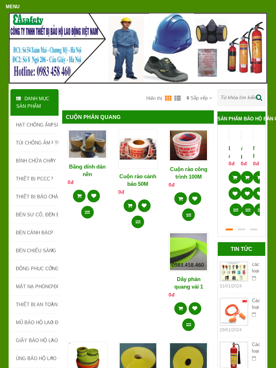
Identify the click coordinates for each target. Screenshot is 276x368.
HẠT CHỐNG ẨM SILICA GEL (37, 125)
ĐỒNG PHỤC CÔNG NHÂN (37, 268)
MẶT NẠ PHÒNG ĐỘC (37, 286)
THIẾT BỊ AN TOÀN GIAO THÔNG (37, 304)
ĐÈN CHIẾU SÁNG (36, 250)
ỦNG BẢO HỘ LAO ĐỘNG (37, 358)
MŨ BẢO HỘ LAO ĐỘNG (37, 322)
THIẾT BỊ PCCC (33, 178)
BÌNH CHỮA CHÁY (36, 161)
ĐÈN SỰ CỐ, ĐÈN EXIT (37, 214)
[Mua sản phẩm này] (79, 194)
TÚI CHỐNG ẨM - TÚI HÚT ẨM (37, 143)
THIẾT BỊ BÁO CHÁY (37, 196)
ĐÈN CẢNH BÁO (33, 232)
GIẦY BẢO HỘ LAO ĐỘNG (37, 340)
